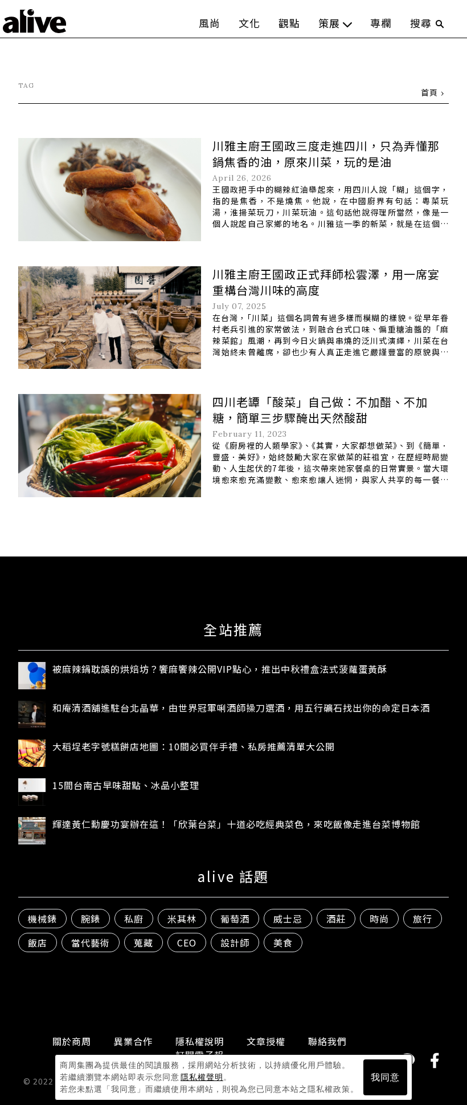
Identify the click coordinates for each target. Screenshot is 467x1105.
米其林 (181, 918)
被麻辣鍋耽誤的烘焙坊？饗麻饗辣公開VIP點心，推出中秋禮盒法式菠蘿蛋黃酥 (219, 669)
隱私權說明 (199, 1041)
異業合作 (133, 1041)
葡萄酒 (234, 918)
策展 (329, 22)
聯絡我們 (327, 1041)
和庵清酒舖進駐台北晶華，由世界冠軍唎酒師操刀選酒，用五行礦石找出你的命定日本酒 (241, 707)
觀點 (289, 22)
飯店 (37, 942)
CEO (186, 942)
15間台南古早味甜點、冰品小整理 (125, 785)
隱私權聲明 (202, 1077)
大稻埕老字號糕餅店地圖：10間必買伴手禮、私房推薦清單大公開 (193, 746)
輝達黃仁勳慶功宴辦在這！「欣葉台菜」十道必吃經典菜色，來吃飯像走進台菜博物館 (236, 824)
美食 (283, 942)
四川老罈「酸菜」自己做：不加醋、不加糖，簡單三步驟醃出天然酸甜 (320, 409)
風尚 (209, 22)
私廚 (134, 918)
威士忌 (287, 918)
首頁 (429, 92)
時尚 (379, 918)
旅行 (422, 918)
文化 (249, 22)
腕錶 (90, 918)
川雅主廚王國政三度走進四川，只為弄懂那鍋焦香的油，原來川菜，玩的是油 (326, 153)
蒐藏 (143, 942)
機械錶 (42, 918)
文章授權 (266, 1041)
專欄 (381, 22)
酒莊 (336, 918)
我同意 (385, 1077)
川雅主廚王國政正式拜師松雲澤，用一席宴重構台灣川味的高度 (326, 282)
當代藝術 (90, 942)
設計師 (234, 942)
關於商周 (71, 1041)
